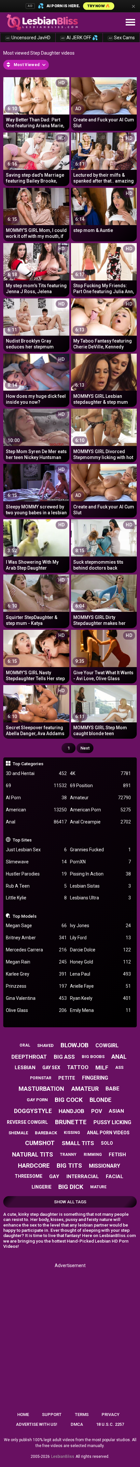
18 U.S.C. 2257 (110, 1424)
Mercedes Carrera (36, 949)
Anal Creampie (100, 821)
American (36, 809)
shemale (18, 1132)
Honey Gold (100, 961)
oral (25, 1045)
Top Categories (28, 763)
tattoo (78, 1067)
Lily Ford (100, 937)
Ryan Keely (100, 998)
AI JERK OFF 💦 (79, 37)
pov (96, 1111)
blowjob (75, 1045)
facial (114, 1176)
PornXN (100, 861)
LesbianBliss (62, 1456)
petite (66, 1078)
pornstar (40, 1078)
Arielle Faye (100, 986)
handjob (71, 1111)
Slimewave (36, 861)
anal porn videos (108, 1132)
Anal (36, 821)
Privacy (110, 1414)
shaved (45, 1045)
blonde (100, 1099)
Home (23, 1414)
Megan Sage (36, 925)
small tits (78, 1143)
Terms (82, 1414)
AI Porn (36, 797)
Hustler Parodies (36, 873)
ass (119, 1067)
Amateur (100, 797)
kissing (72, 1132)
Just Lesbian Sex (36, 849)
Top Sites (22, 839)
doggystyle (33, 1110)
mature (98, 1187)
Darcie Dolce (100, 949)
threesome (28, 1176)
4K (100, 773)
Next (85, 748)
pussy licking (112, 1122)
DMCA (77, 1424)
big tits (69, 1165)
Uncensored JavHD (28, 37)
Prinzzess (36, 986)
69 (36, 785)
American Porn (100, 809)
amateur (85, 1088)
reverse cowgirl (27, 1122)
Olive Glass (36, 1010)
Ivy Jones (100, 925)
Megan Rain (36, 961)
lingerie (41, 1187)
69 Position (100, 785)
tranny (68, 1154)
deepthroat (29, 1056)
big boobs (93, 1056)
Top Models (24, 916)
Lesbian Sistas (100, 886)
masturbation (41, 1088)
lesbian (25, 1067)
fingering (95, 1078)
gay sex (51, 1067)
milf (101, 1067)
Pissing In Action (100, 873)
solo (107, 1143)
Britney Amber (36, 937)
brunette (71, 1122)
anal (119, 1056)
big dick (70, 1187)
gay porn (37, 1099)
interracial (82, 1176)
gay (54, 1176)
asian (116, 1111)
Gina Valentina (36, 998)
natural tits (32, 1154)
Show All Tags (70, 1201)
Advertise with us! (36, 1424)
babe (112, 1088)
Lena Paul (100, 974)
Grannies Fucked (100, 849)
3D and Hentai (36, 773)
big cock (69, 1100)
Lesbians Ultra (100, 897)
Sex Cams (122, 37)
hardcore (34, 1165)
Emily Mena (100, 1010)
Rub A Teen (36, 886)
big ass (64, 1056)
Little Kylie (36, 897)
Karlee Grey (36, 974)
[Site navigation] (130, 22)
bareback (46, 1132)
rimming (93, 1154)
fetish (117, 1155)
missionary (104, 1166)
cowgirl (107, 1045)
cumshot (40, 1143)
